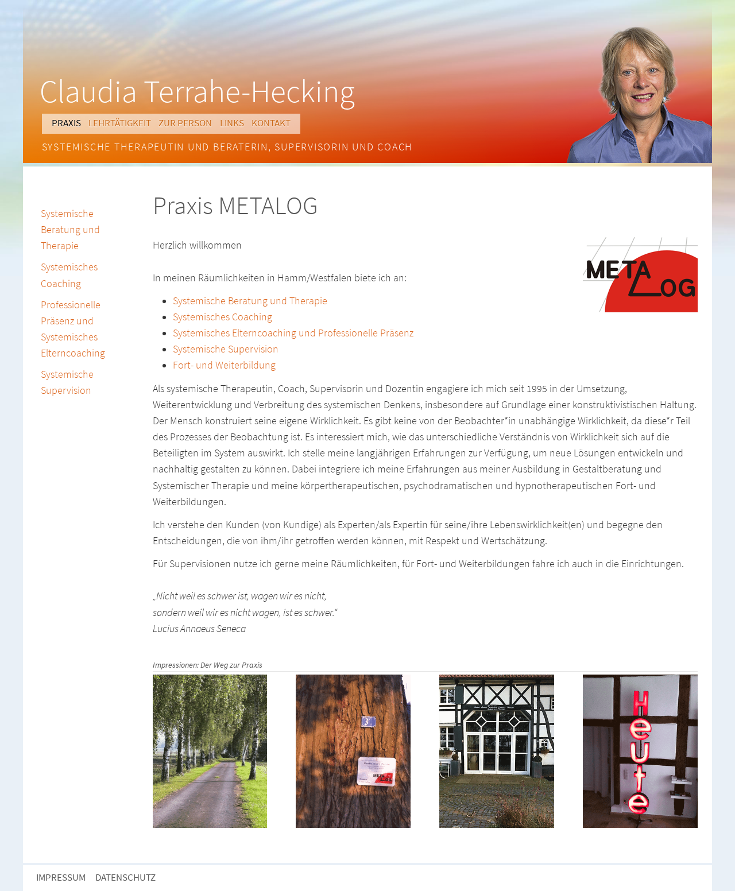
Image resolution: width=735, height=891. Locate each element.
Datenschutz (125, 877)
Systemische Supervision (225, 349)
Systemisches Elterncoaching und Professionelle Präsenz (293, 333)
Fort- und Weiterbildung (224, 365)
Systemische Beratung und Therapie (250, 301)
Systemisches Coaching (222, 317)
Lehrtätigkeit (119, 123)
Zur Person (185, 123)
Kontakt (271, 123)
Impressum (61, 877)
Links (232, 123)
